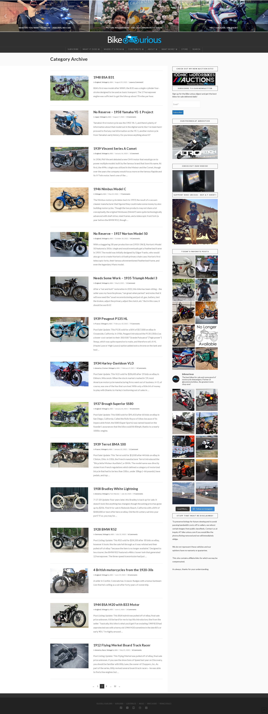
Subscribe (119, 703)
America (98, 368)
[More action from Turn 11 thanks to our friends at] (207, 493)
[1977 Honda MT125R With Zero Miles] (183, 267)
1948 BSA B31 (103, 77)
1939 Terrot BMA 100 (109, 444)
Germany (98, 534)
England (98, 82)
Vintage (104, 82)
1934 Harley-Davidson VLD (113, 363)
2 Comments (131, 609)
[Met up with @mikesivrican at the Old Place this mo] (183, 423)
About (141, 703)
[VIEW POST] (69, 88)
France (97, 324)
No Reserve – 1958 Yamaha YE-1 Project (123, 112)
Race (104, 650)
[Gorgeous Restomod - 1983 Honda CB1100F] (206, 312)
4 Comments (135, 238)
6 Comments (133, 534)
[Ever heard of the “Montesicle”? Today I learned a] (207, 400)
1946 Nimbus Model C (109, 189)
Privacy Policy (165, 703)
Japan (97, 117)
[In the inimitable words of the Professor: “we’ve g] (183, 400)
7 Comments (125, 194)
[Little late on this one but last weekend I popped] (207, 423)
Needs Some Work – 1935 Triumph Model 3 (125, 278)
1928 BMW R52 (105, 529)
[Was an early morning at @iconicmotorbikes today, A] (207, 470)
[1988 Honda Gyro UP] (206, 267)
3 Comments (131, 117)
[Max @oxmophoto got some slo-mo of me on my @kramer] (207, 447)
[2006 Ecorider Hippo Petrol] (206, 358)
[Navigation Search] (196, 50)
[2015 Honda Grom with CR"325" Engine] (183, 312)
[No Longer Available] (206, 335)
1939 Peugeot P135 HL (110, 319)
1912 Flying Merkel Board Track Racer (122, 645)
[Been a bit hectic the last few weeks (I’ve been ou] (183, 447)
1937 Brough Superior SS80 (113, 404)
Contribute (131, 703)
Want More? (152, 703)
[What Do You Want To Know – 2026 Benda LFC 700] (183, 290)
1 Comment (134, 153)
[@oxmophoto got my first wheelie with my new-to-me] (183, 470)
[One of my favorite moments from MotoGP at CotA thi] (183, 493)
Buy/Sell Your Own (104, 703)
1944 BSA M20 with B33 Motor (116, 605)
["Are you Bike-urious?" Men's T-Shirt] (206, 290)
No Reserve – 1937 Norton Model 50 (120, 233)
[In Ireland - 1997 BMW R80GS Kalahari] (183, 335)
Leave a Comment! (136, 82)
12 (115, 686)
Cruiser (105, 368)
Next (262, 16)
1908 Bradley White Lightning (115, 489)
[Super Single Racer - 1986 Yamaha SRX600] (183, 358)
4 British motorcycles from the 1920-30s (123, 570)
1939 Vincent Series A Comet (115, 148)
